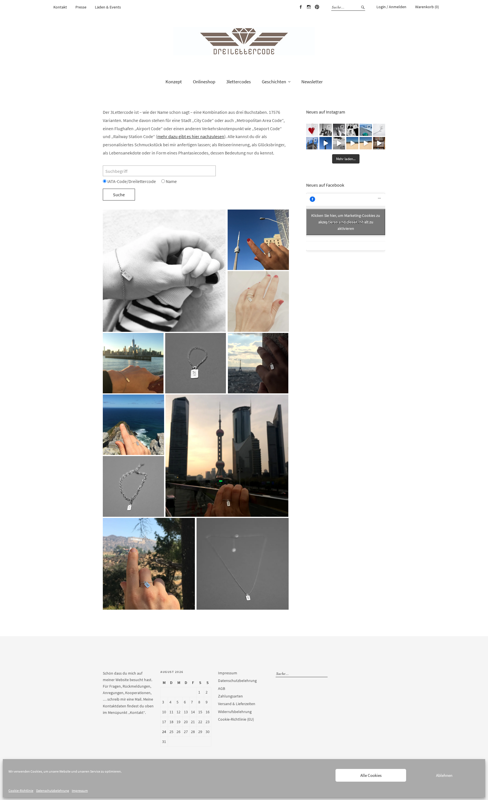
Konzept (173, 82)
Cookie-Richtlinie (20, 790)
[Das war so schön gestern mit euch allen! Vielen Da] (352, 130)
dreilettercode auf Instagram (308, 7)
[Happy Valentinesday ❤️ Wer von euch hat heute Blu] (312, 130)
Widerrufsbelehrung (235, 711)
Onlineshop (204, 82)
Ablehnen (444, 775)
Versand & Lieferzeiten (236, 703)
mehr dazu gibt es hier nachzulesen (190, 136)
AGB (221, 688)
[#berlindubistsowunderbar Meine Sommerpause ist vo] (325, 143)
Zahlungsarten (230, 696)
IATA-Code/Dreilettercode (131, 181)
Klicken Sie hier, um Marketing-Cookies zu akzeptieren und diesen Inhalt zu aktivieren (345, 222)
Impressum (80, 790)
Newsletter (312, 82)
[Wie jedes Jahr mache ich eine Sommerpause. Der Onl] (352, 143)
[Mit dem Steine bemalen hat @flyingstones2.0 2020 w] (366, 130)
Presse (80, 7)
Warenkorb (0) (427, 6)
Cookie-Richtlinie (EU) (236, 719)
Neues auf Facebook (325, 185)
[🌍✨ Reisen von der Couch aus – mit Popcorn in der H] (325, 130)
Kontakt (60, 7)
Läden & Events (108, 7)
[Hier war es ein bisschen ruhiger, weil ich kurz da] (379, 130)
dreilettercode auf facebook (300, 7)
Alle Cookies (371, 775)
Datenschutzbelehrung (52, 790)
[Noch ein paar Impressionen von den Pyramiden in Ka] (339, 130)
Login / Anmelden (391, 6)
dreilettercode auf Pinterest (317, 7)
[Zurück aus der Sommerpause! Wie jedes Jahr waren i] (339, 143)
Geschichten (274, 82)
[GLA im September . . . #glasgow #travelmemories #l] (312, 143)
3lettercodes (238, 82)
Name (171, 181)
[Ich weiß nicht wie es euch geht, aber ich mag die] (379, 143)
